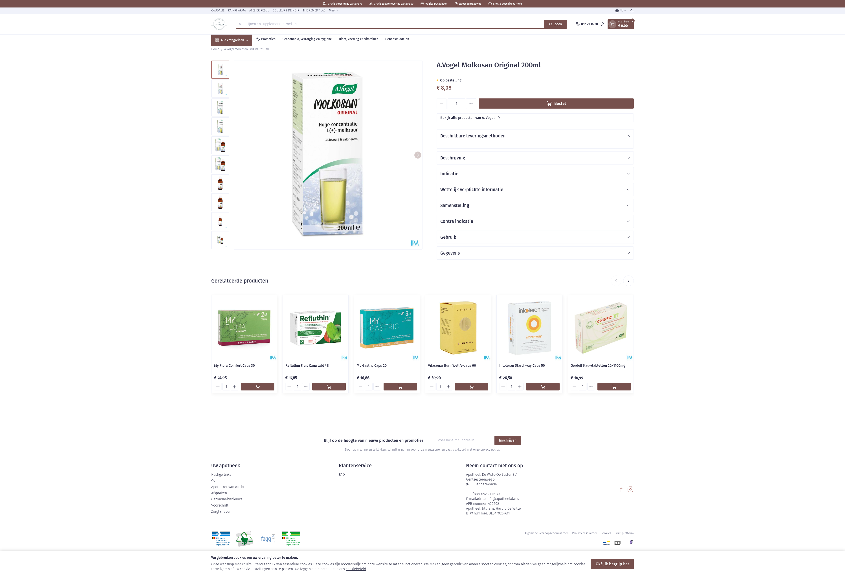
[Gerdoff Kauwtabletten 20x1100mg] (601, 328)
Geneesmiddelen (397, 39)
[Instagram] (630, 489)
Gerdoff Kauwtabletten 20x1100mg (598, 365)
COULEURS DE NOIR (286, 10)
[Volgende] (417, 155)
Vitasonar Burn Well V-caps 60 (452, 365)
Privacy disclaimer (584, 533)
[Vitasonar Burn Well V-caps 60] (458, 328)
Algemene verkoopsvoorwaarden (547, 533)
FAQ (342, 475)
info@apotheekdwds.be (505, 499)
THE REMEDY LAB (314, 10)
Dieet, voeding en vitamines (358, 39)
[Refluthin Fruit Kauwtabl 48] (315, 328)
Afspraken (219, 493)
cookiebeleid (356, 569)
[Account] (603, 24)
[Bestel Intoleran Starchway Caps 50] (543, 386)
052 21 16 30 (490, 494)
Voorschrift (219, 505)
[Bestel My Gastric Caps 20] (400, 386)
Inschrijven (507, 440)
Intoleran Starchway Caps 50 (522, 365)
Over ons (218, 481)
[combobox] (390, 24)
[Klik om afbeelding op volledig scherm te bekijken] (328, 155)
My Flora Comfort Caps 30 (234, 365)
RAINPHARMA (237, 10)
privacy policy (489, 449)
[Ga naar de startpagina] (219, 24)
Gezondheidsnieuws (226, 499)
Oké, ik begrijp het (612, 564)
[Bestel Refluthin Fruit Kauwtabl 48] (329, 386)
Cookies (606, 533)
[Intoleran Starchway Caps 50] (529, 328)
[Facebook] (621, 489)
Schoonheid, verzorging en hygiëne (307, 39)
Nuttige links (221, 475)
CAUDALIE (217, 10)
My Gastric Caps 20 (372, 365)
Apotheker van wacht (227, 487)
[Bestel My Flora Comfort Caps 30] (257, 386)
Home (215, 49)
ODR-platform (624, 533)
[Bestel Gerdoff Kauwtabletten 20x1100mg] (614, 386)
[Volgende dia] (628, 281)
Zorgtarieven (221, 512)
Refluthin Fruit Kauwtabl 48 (307, 365)
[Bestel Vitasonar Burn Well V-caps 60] (471, 386)
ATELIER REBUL (259, 10)
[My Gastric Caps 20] (387, 328)
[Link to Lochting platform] (631, 542)
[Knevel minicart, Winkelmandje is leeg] (612, 24)
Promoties (268, 39)
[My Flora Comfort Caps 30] (244, 328)
